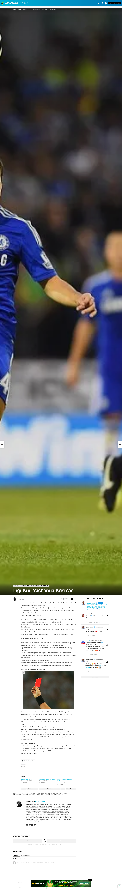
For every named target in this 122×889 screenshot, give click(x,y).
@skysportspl (89, 644)
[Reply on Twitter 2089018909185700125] (86, 655)
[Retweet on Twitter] (89, 613)
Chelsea (40, 793)
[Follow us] (98, 3)
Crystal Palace (49, 793)
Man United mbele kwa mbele (47, 779)
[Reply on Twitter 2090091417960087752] (86, 622)
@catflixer (95, 615)
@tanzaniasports (99, 627)
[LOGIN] (105, 3)
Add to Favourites (50, 788)
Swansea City (59, 795)
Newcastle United (48, 795)
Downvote (61, 841)
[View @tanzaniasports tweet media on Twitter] (87, 618)
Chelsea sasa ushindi (26, 779)
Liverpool (67, 793)
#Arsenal (101, 665)
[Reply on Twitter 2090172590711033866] (86, 636)
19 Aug (101, 615)
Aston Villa (25, 793)
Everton (59, 793)
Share (23, 672)
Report (69, 788)
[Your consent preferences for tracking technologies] (119, 886)
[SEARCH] (102, 3)
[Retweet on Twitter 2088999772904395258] (89, 672)
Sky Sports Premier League (93, 642)
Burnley (33, 793)
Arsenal (16, 793)
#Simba (87, 667)
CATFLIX (88, 615)
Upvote (27, 841)
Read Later (30, 788)
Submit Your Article (114, 3)
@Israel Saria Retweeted (96, 613)
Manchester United (33, 795)
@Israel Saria (89, 627)
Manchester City (20, 795)
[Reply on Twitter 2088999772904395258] (86, 672)
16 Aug (95, 644)
